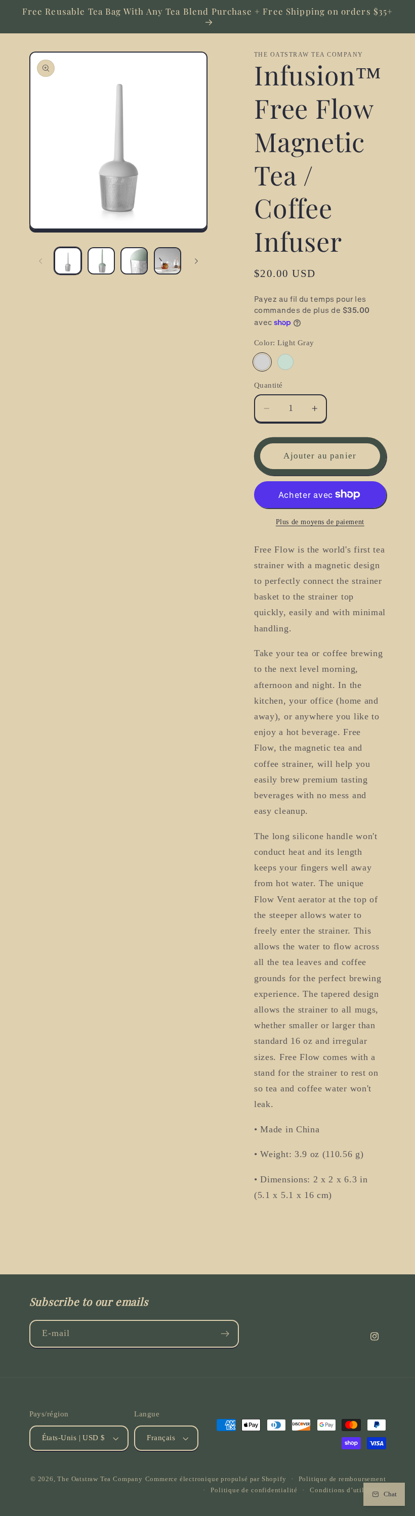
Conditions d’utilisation (348, 1490)
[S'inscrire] (225, 1334)
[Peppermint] (285, 362)
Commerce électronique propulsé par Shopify (215, 1479)
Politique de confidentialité (254, 1490)
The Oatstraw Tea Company (99, 1479)
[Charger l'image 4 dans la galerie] (167, 260)
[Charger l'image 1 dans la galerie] (67, 260)
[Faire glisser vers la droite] (196, 261)
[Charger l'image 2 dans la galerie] (101, 260)
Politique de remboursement (342, 1479)
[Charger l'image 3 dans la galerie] (134, 260)
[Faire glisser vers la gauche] (40, 261)
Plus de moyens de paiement (320, 522)
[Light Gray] (262, 362)
